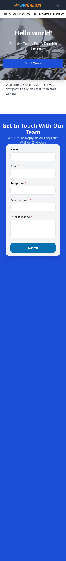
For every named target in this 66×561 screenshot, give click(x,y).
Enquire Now (33, 105)
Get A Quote (33, 63)
